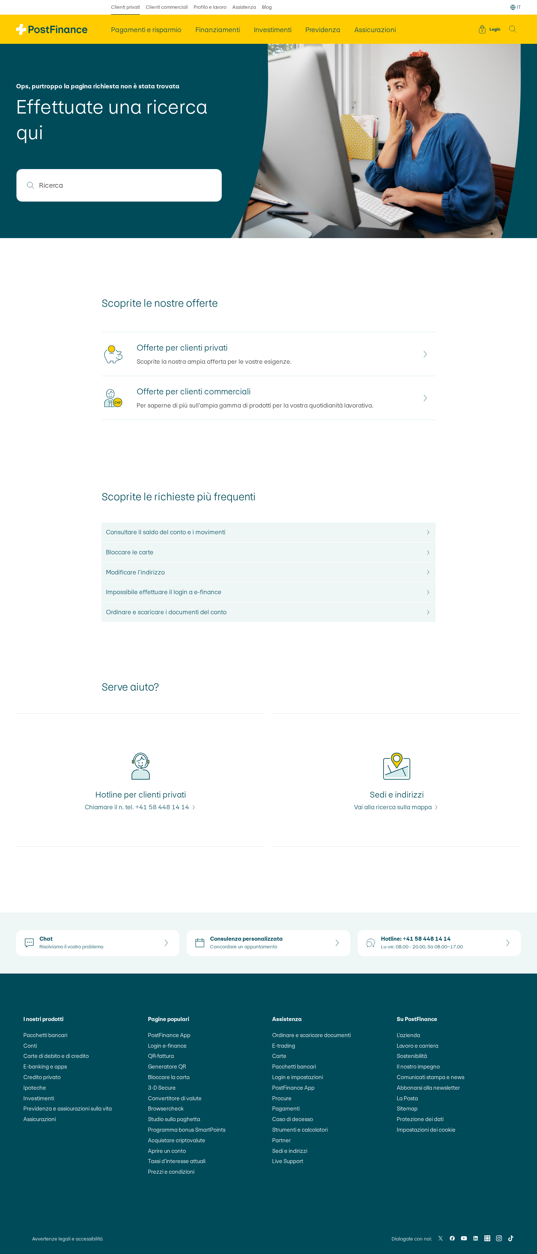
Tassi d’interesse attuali (176, 1161)
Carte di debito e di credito (56, 1055)
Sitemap (407, 1108)
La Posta (407, 1098)
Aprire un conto (167, 1150)
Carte (279, 1055)
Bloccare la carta (169, 1077)
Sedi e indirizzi (289, 1150)
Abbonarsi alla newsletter (428, 1087)
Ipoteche (34, 1087)
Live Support (287, 1161)
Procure (282, 1098)
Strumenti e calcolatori (300, 1129)
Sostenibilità (412, 1055)
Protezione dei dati (420, 1119)
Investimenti (38, 1098)
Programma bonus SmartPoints (186, 1129)
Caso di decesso (292, 1119)
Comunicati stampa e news (430, 1077)
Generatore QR (167, 1066)
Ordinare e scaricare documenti (311, 1035)
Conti (30, 1045)
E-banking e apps (45, 1066)
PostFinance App (169, 1035)
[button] (513, 29)
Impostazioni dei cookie (426, 1129)
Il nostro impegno (418, 1066)
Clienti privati (125, 7)
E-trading (283, 1045)
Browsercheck (166, 1108)
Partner (281, 1140)
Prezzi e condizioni (171, 1171)
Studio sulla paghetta (174, 1119)
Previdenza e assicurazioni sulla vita (67, 1108)
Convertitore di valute (175, 1098)
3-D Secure (162, 1087)
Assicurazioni (39, 1119)
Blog (267, 7)
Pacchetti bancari (45, 1035)
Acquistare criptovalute (176, 1140)
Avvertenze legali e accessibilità (67, 1239)
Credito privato (42, 1077)
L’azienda (408, 1035)
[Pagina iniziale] (51, 29)
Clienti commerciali (167, 7)
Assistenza (244, 7)
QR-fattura (161, 1055)
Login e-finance (167, 1045)
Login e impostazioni (297, 1077)
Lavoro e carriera (417, 1045)
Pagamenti (286, 1108)
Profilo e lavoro (210, 7)
